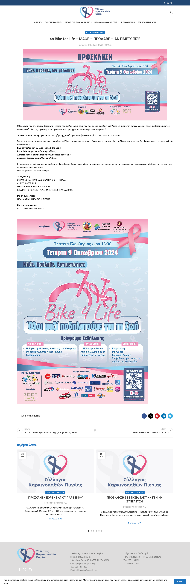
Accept (180, 582)
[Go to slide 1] (88, 531)
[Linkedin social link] (163, 416)
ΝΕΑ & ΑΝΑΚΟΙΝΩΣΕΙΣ (30, 416)
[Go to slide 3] (93, 531)
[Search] (171, 12)
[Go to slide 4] (96, 531)
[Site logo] (95, 12)
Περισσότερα (55, 519)
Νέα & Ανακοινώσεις (95, 33)
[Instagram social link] (171, 3)
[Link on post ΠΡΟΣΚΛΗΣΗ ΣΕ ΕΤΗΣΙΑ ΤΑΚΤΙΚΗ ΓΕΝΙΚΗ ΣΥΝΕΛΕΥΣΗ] (134, 471)
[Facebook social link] (164, 3)
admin (94, 45)
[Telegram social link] (170, 416)
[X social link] (168, 3)
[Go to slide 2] (91, 531)
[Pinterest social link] (157, 416)
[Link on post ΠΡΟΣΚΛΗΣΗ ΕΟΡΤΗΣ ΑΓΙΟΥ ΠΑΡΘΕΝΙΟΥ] (55, 471)
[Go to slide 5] (99, 531)
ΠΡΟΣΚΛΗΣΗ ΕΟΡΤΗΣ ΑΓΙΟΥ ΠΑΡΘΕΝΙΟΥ (55, 497)
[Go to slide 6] (101, 531)
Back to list (95, 430)
